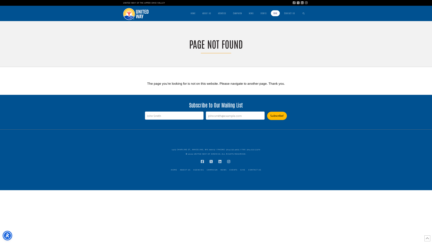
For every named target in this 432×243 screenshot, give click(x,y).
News (224, 170)
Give (242, 170)
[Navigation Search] (303, 13)
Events (233, 170)
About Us (185, 170)
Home (174, 170)
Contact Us (254, 170)
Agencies (198, 170)
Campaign (212, 170)
